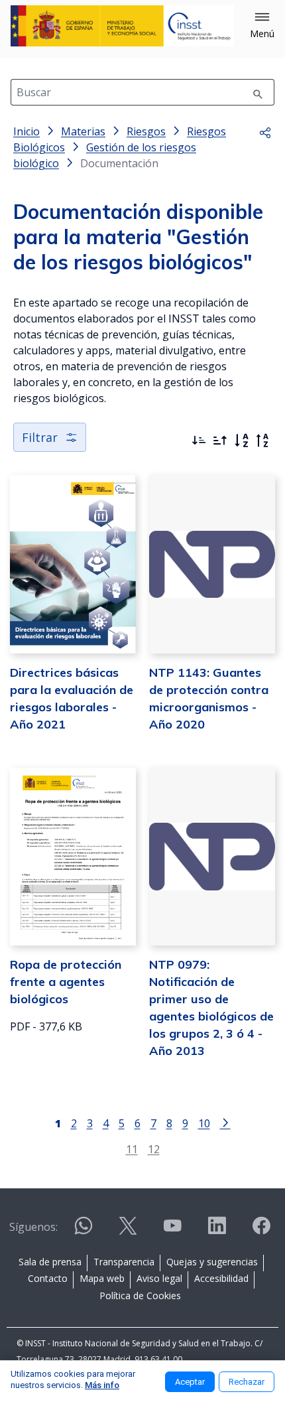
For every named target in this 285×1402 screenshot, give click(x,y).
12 (154, 1149)
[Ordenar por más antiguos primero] (220, 440)
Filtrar (40, 437)
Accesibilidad (221, 1278)
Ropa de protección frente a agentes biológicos (65, 982)
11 (132, 1149)
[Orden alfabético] (241, 440)
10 (204, 1123)
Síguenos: (33, 1227)
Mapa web (102, 1278)
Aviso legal (159, 1278)
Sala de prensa (50, 1261)
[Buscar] (258, 92)
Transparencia (123, 1261)
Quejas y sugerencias (212, 1261)
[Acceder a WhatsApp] (83, 1231)
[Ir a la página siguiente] (225, 1122)
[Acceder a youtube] (172, 1231)
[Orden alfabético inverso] (262, 440)
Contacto (48, 1278)
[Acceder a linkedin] (216, 1231)
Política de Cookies (140, 1295)
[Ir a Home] (122, 25)
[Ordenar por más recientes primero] (199, 440)
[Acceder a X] (128, 1231)
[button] (262, 26)
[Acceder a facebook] (261, 1231)
